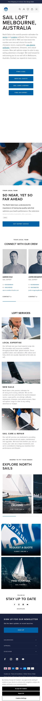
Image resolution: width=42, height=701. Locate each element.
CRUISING (17, 505)
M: (7, 287)
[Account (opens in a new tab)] (24, 9)
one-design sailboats (24, 397)
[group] (17, 494)
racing (5, 37)
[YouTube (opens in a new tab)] (27, 604)
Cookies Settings (21, 698)
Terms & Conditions (17, 674)
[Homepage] (6, 9)
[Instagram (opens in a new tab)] (19, 604)
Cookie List (7, 674)
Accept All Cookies (21, 689)
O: (8, 284)
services (14, 437)
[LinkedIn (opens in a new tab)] (23, 604)
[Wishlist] (28, 9)
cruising (14, 37)
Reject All (21, 693)
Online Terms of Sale (29, 674)
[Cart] (32, 9)
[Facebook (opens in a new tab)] (14, 604)
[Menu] (36, 9)
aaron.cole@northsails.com (11, 290)
